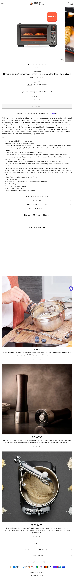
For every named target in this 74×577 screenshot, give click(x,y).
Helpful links (36, 555)
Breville (37, 71)
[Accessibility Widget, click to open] (71, 288)
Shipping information (37, 196)
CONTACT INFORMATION (37, 549)
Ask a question (37, 208)
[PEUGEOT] (37, 399)
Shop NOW (37, 359)
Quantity (37, 96)
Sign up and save (36, 562)
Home (36, 68)
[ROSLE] (37, 311)
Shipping (29, 84)
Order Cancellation (37, 204)
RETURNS (37, 200)
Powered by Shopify (37, 575)
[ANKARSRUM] (37, 486)
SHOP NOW (37, 446)
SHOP (36, 543)
